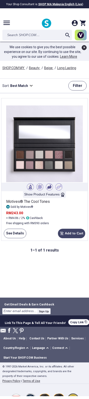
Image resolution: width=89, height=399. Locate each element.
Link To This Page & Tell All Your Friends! (35, 322)
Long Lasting (66, 68)
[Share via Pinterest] (21, 331)
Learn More (68, 56)
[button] (17, 348)
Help (22, 338)
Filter (77, 85)
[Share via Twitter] (15, 331)
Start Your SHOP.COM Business (25, 357)
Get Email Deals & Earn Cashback (29, 304)
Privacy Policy (11, 381)
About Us (9, 338)
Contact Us (36, 338)
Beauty (34, 68)
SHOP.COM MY (13, 68)
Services (77, 338)
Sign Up (44, 311)
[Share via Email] (3, 332)
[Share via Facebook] (9, 330)
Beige (48, 68)
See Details (14, 234)
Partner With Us (57, 338)
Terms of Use (31, 381)
